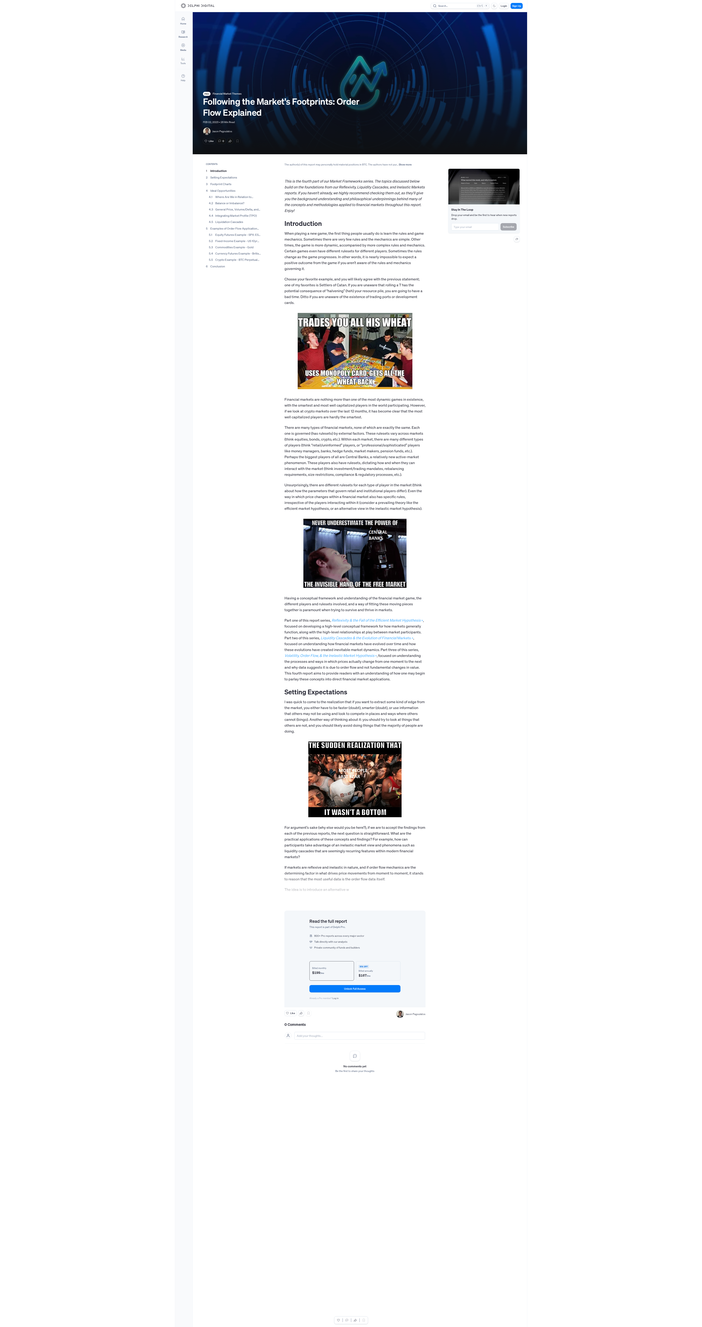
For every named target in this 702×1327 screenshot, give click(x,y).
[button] (183, 60)
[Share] (230, 141)
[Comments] (347, 1320)
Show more (405, 164)
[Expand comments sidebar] (517, 239)
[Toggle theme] (494, 6)
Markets (366, 637)
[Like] (338, 1320)
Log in (335, 998)
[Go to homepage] (197, 5)
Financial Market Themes (227, 93)
